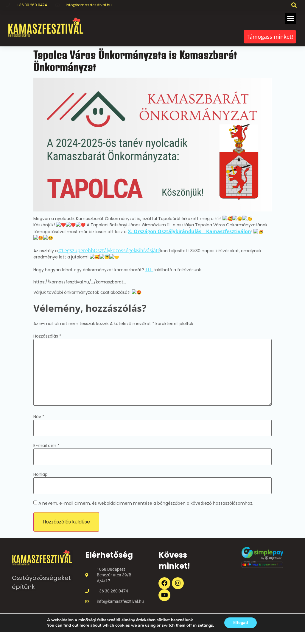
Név (38, 417)
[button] (294, 5)
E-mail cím (46, 445)
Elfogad (240, 622)
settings (205, 625)
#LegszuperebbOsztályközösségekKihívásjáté (109, 250)
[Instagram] (178, 583)
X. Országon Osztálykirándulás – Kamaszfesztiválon (189, 231)
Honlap (40, 474)
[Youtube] (164, 595)
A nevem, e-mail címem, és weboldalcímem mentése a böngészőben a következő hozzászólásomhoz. (145, 503)
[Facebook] (164, 583)
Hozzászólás (47, 336)
